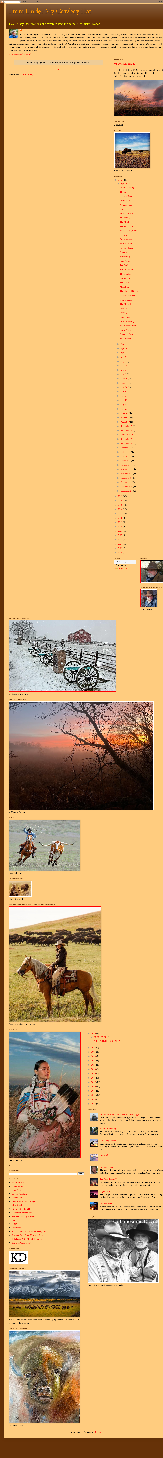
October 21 (126, 456)
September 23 (127, 438)
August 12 (125, 417)
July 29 (124, 408)
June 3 (124, 374)
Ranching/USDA (19, 1227)
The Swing (125, 217)
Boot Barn (16, 1190)
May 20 (124, 365)
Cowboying (17, 1197)
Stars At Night (126, 269)
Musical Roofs (126, 213)
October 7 (125, 447)
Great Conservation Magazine (25, 1201)
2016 (120, 509)
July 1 (124, 391)
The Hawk (124, 282)
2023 (120, 539)
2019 (120, 522)
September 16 (127, 434)
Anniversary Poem (128, 325)
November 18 (127, 473)
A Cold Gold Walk (128, 295)
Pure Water (125, 260)
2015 (120, 504)
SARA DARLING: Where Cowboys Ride (30, 1231)
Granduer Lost (126, 334)
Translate (123, 568)
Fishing (123, 312)
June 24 (124, 387)
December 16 (127, 486)
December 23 (127, 490)
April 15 (125, 348)
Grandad (124, 252)
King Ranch (17, 1205)
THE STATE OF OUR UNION (107, 1040)
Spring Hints (125, 278)
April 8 (124, 343)
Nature (15, 1220)
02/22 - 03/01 (100, 1037)
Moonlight (124, 286)
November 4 (126, 464)
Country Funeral (107, 1166)
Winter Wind (126, 243)
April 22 (125, 352)
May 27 (124, 369)
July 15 (124, 400)
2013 (120, 496)
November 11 (127, 469)
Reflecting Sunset (108, 1140)
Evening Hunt (126, 200)
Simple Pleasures (127, 247)
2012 (120, 179)
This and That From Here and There (28, 1235)
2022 (120, 535)
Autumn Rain (126, 204)
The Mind (124, 221)
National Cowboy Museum (24, 1216)
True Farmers (126, 338)
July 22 (124, 404)
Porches (123, 208)
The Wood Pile (126, 226)
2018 (120, 517)
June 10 (124, 378)
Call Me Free (106, 1203)
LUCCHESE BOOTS (21, 1208)
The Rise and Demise (129, 291)
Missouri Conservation (22, 1212)
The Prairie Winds (124, 64)
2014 (120, 500)
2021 (120, 530)
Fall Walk (124, 234)
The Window (125, 273)
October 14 (126, 451)
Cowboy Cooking (19, 1193)
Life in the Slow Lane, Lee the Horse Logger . (120, 1114)
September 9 (126, 430)
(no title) (104, 1154)
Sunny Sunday (126, 316)
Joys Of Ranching (108, 1128)
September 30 (127, 443)
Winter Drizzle (126, 299)
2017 (120, 513)
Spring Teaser (126, 329)
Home (58, 68)
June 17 (124, 382)
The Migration (126, 303)
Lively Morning (127, 321)
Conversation (126, 239)
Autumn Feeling (127, 187)
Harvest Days (126, 196)
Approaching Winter (129, 230)
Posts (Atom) (27, 74)
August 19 (125, 421)
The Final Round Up (109, 1179)
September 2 (126, 426)
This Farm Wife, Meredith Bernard (27, 1238)
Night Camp (105, 1191)
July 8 (124, 395)
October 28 (126, 460)
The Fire (124, 191)
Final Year (124, 308)
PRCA (14, 1223)
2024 (120, 543)
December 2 (126, 477)
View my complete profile (20, 54)
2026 (120, 552)
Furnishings (125, 256)
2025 (120, 548)
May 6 (124, 356)
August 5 (125, 413)
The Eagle (124, 265)
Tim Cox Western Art (21, 1242)
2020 (120, 526)
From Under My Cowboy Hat (50, 11)
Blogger (97, 1431)
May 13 (124, 361)
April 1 (124, 183)
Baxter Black (17, 1186)
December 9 (126, 482)
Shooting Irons (18, 1182)
